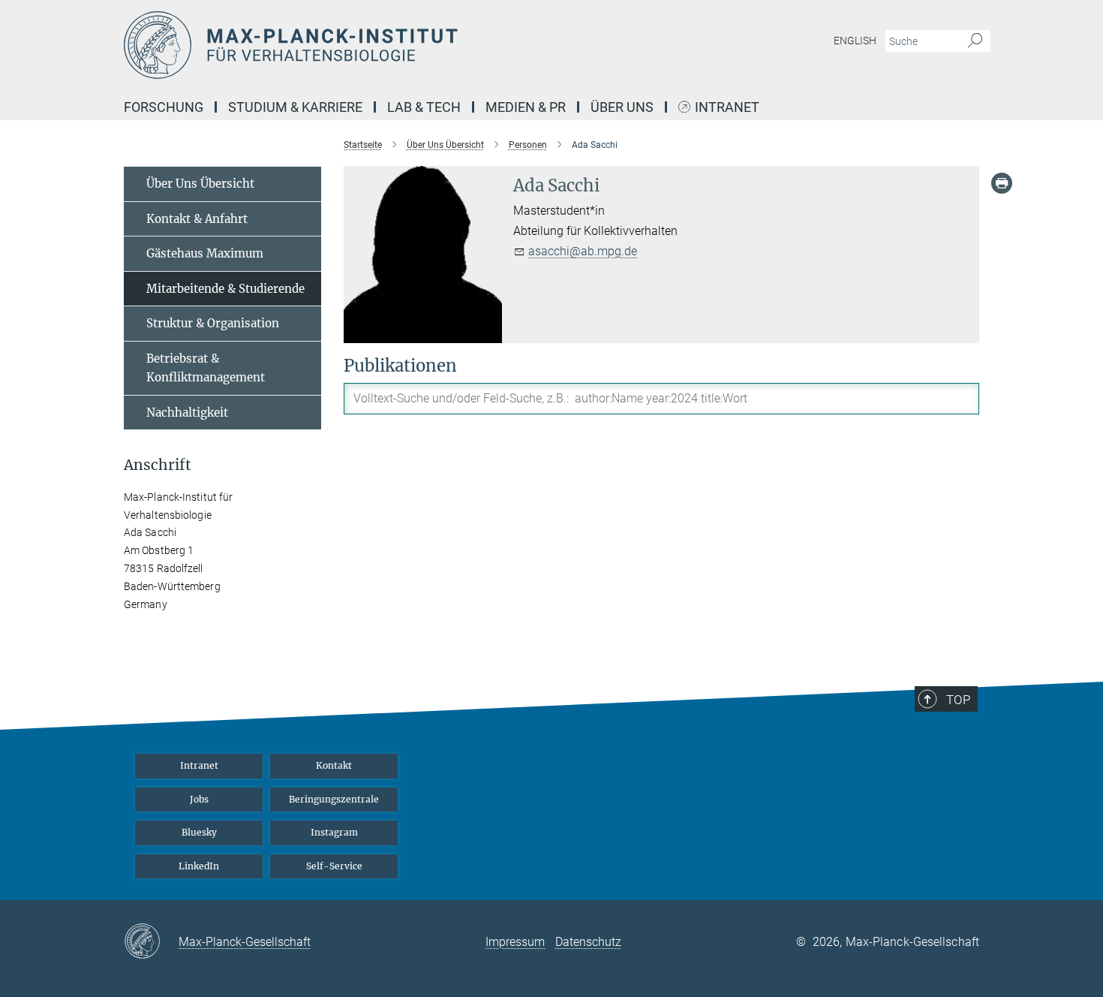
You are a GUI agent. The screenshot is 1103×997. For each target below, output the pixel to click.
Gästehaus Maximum (204, 253)
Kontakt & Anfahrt (197, 219)
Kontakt (334, 765)
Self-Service (334, 866)
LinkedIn (199, 866)
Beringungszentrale (334, 799)
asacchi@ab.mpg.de (582, 251)
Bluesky (199, 832)
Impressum (515, 942)
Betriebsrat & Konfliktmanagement (205, 368)
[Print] (1001, 183)
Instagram (334, 832)
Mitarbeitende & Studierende (225, 289)
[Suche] (975, 41)
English (855, 41)
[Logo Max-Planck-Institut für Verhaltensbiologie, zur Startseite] (405, 45)
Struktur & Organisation (212, 323)
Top (958, 699)
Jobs (199, 799)
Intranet (727, 107)
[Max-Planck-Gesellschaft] (151, 942)
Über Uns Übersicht (200, 183)
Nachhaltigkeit (187, 412)
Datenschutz (588, 942)
